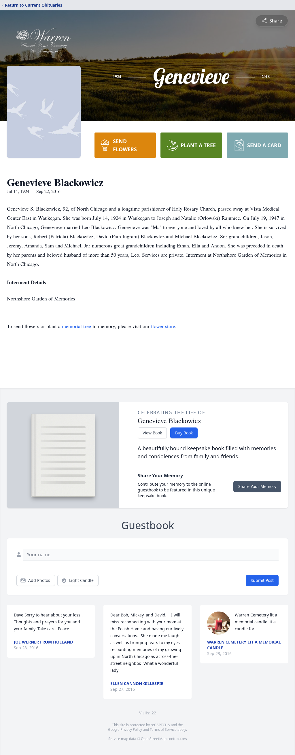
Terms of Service (163, 729)
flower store (163, 326)
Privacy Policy (131, 729)
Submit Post (262, 580)
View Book (152, 433)
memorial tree (76, 326)
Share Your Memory (257, 486)
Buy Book (184, 433)
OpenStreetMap (154, 738)
